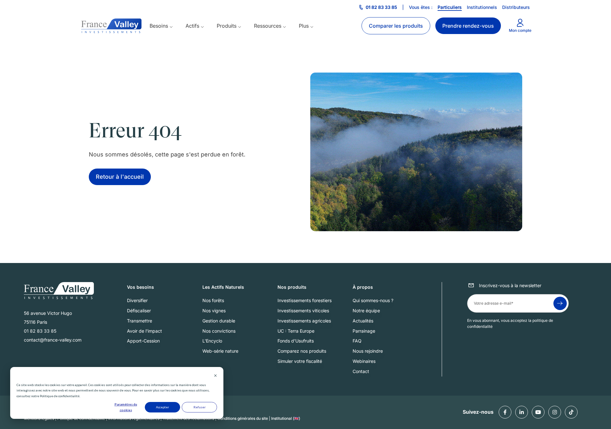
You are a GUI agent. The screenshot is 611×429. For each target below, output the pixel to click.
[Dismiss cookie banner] (215, 376)
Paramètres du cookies (126, 407)
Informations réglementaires (133, 418)
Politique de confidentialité (81, 418)
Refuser (199, 407)
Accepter (162, 407)
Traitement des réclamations (188, 418)
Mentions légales (39, 418)
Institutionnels (482, 7)
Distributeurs (516, 7)
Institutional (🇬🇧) (285, 418)
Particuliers (450, 7)
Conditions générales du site (242, 418)
